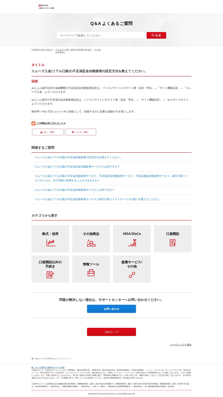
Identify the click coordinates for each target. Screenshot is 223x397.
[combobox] (111, 35)
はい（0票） (50, 132)
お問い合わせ (111, 308)
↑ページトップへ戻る (180, 344)
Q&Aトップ (111, 331)
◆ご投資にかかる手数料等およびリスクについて (51, 358)
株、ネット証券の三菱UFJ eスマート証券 (48, 367)
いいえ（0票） (82, 132)
